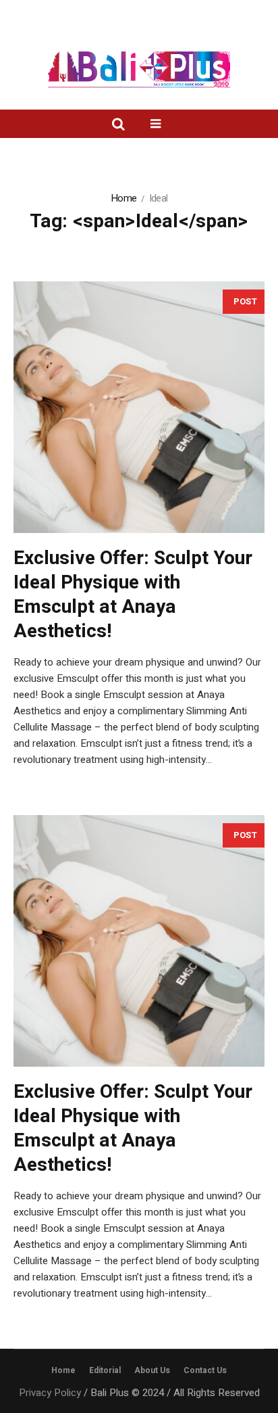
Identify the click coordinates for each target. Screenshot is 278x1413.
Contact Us (205, 1370)
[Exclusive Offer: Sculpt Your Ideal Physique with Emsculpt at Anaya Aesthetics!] (139, 407)
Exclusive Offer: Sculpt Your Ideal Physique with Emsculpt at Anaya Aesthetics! (132, 595)
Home (123, 198)
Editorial (105, 1370)
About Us (152, 1370)
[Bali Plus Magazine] (139, 70)
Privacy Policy (50, 1392)
